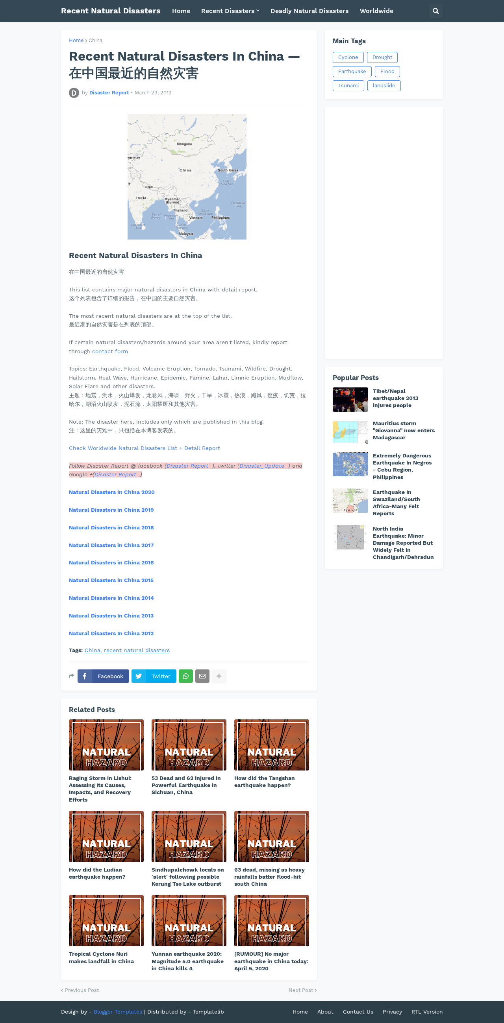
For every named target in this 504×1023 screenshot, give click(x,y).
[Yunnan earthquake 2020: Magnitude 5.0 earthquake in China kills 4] (189, 920)
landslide (384, 85)
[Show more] (219, 676)
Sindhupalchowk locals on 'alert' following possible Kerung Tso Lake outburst (188, 876)
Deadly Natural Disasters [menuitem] (310, 11)
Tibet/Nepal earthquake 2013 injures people (395, 398)
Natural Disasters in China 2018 (111, 527)
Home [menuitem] (181, 11)
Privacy (392, 1011)
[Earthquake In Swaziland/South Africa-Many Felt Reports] (350, 500)
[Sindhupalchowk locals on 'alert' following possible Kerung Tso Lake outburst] (189, 836)
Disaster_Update (261, 466)
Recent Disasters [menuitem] (228, 11)
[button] (436, 11)
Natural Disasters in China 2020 (112, 492)
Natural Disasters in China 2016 (111, 562)
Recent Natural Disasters (111, 10)
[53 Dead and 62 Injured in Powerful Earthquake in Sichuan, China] (189, 744)
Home (76, 40)
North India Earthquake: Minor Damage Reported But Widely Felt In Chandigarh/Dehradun (403, 542)
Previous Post (82, 990)
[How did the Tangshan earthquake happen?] (271, 744)
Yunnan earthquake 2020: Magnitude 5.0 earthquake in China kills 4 (188, 961)
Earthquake (352, 71)
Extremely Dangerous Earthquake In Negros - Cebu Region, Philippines (402, 466)
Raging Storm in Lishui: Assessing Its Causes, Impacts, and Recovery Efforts (100, 789)
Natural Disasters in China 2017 (111, 545)
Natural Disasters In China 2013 (111, 615)
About (325, 1011)
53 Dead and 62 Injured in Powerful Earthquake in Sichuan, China (186, 785)
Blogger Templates (118, 1011)
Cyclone (348, 57)
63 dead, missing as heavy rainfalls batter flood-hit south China (269, 876)
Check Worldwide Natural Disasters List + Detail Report (145, 448)
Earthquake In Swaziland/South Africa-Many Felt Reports (396, 503)
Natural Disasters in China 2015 (111, 580)
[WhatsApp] (186, 676)
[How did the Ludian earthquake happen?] (106, 836)
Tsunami (348, 85)
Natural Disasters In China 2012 (111, 633)
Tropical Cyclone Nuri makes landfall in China (101, 957)
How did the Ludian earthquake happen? (97, 873)
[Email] (202, 676)
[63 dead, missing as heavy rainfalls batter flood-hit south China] (271, 836)
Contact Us (358, 1011)
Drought (382, 57)
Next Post (301, 990)
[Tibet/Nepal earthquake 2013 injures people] (350, 399)
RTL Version (427, 1011)
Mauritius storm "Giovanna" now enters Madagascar (404, 430)
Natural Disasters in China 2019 (111, 510)
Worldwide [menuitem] (376, 11)
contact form (110, 351)
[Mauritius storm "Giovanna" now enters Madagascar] (350, 432)
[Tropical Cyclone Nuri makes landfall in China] (106, 920)
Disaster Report (187, 466)
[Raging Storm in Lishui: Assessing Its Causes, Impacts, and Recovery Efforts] (106, 744)
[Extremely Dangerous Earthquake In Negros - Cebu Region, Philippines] (350, 464)
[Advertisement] (384, 233)
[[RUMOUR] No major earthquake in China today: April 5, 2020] (271, 920)
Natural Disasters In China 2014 (111, 598)
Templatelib (208, 1011)
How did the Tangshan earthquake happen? (264, 781)
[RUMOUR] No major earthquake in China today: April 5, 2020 (271, 961)
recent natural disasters (137, 650)
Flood (387, 71)
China (95, 40)
